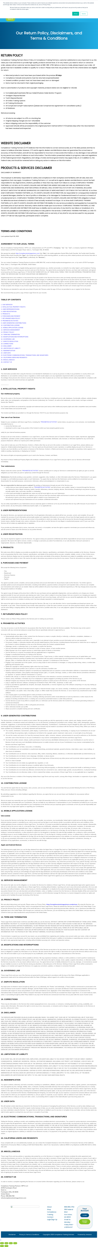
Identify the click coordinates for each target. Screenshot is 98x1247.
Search (10, 19)
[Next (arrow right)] (6, 1246)
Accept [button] (75, 13)
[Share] (11, 1243)
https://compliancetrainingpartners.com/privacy (61, 904)
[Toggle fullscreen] (6, 1243)
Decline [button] (84, 13)
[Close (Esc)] (15, 1243)
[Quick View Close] (1, 1240)
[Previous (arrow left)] (2, 1246)
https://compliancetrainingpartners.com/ (28, 253)
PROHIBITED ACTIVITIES (30, 470)
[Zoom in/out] (2, 1243)
